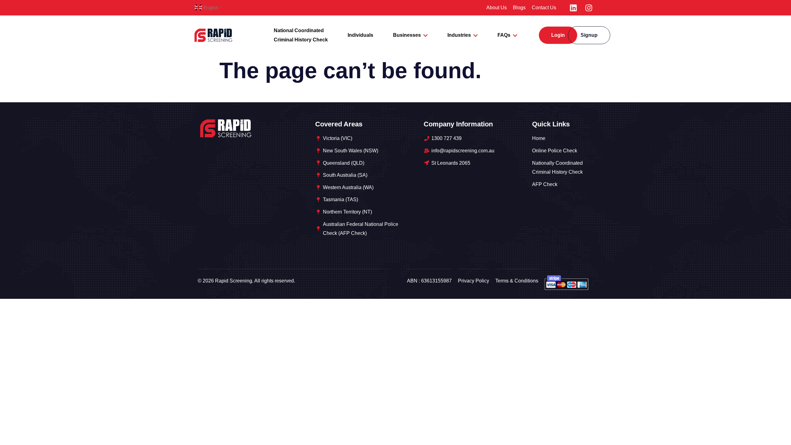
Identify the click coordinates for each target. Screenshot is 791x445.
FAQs (503, 35)
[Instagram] (588, 7)
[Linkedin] (573, 7)
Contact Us (544, 7)
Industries (459, 35)
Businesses (407, 35)
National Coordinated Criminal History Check (301, 35)
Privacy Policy (473, 280)
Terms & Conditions (516, 280)
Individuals (360, 35)
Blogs (519, 7)
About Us (496, 7)
